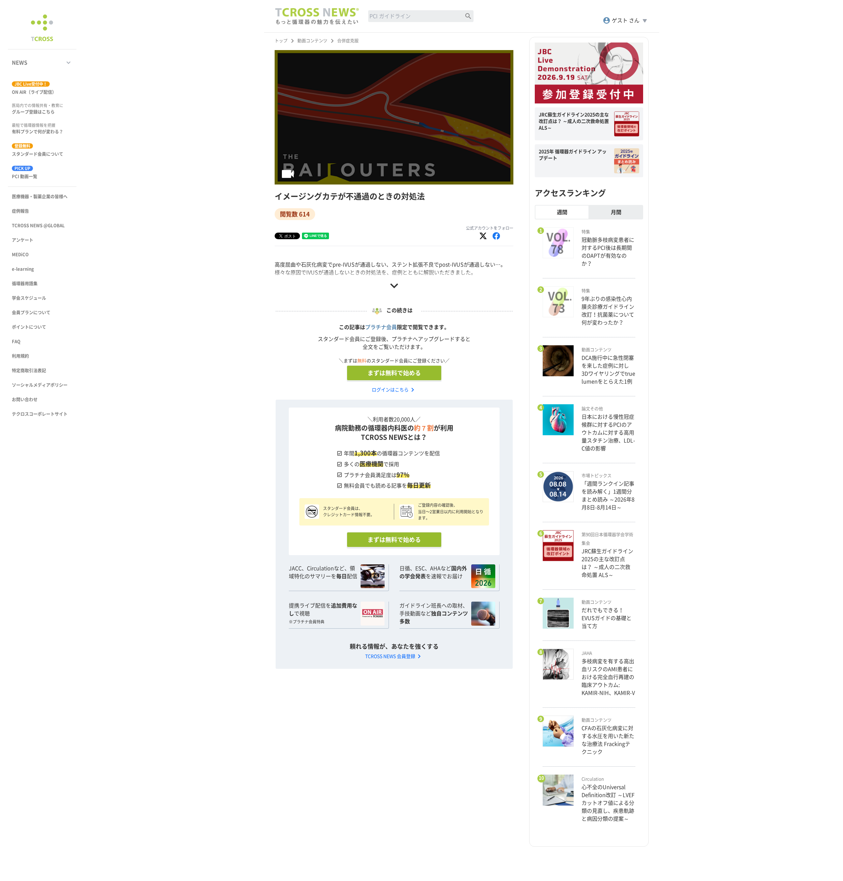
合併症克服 (348, 41)
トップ (281, 41)
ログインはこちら (394, 389)
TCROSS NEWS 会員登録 (394, 656)
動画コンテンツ (312, 41)
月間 (616, 212)
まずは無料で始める (394, 373)
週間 (562, 212)
